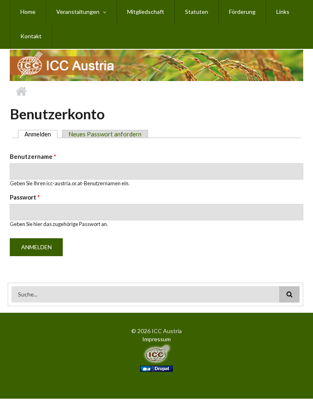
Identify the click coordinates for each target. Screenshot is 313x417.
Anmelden (40, 134)
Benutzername (33, 156)
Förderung (242, 11)
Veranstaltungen (77, 11)
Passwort (25, 197)
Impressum (156, 339)
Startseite (21, 91)
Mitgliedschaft (145, 11)
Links (282, 11)
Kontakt (31, 36)
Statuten (196, 11)
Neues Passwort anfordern (104, 134)
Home (27, 11)
